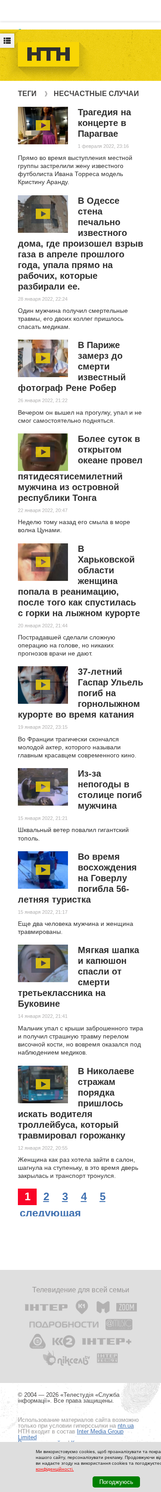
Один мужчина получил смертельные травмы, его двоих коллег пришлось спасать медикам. (73, 318)
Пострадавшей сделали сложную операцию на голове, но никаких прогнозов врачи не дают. (66, 645)
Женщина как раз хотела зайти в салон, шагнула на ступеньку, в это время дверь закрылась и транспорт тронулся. (78, 1167)
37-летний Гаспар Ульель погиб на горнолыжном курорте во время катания (80, 693)
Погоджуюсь (116, 1482)
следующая (50, 1213)
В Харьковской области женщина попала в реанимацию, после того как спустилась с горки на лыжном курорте (79, 581)
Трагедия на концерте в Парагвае (104, 123)
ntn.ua (126, 1425)
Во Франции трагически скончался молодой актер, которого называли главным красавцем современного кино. (77, 747)
